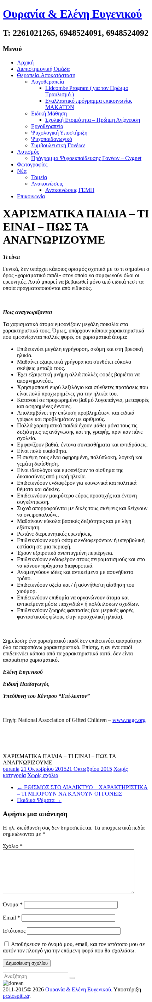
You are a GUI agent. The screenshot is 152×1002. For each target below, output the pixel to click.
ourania (11, 769)
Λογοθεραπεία (47, 82)
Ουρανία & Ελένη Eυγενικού (72, 13)
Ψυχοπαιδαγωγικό (51, 139)
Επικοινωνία (31, 196)
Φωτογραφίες (32, 164)
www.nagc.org (129, 720)
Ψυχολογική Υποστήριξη (59, 133)
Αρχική (25, 62)
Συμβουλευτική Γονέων (58, 145)
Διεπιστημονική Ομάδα (43, 69)
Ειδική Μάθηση (49, 113)
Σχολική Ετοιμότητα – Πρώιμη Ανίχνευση (92, 120)
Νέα (22, 171)
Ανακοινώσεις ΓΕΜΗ (69, 190)
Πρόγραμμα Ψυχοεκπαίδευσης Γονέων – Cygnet (86, 158)
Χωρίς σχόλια (42, 775)
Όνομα (13, 904)
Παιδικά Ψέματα (39, 800)
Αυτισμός (28, 152)
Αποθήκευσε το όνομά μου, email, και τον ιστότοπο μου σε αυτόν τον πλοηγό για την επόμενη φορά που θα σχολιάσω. (74, 947)
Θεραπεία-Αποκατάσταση (46, 75)
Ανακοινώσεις (47, 184)
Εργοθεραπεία (47, 126)
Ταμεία (39, 177)
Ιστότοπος (14, 931)
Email (11, 918)
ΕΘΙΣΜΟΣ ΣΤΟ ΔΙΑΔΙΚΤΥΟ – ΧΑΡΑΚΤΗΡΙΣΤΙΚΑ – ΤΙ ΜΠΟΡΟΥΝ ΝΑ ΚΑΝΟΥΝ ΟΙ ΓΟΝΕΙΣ (82, 790)
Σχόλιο (13, 846)
